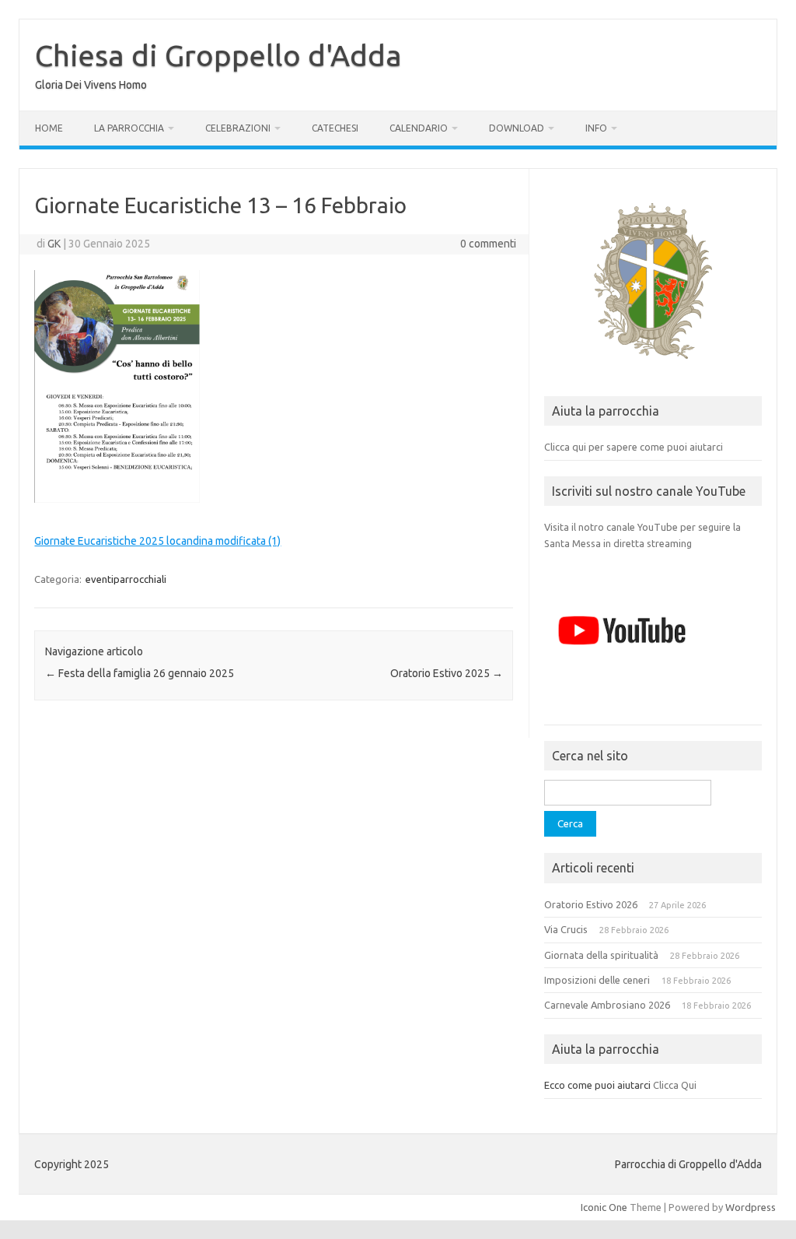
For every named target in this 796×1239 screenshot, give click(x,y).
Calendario (418, 128)
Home (49, 128)
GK (54, 243)
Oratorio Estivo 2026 (590, 904)
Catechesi (335, 128)
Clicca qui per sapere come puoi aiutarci (633, 446)
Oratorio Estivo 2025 (446, 673)
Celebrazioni (238, 128)
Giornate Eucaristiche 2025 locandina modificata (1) (157, 541)
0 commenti (488, 243)
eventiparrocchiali (126, 579)
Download (516, 128)
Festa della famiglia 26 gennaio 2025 (139, 673)
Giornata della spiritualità (601, 954)
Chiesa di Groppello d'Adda (218, 55)
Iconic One (604, 1207)
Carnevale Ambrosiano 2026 (607, 1004)
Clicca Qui (674, 1084)
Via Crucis (566, 929)
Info (596, 128)
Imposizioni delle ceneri (597, 979)
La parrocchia (129, 128)
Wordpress (750, 1207)
